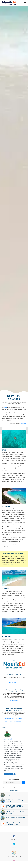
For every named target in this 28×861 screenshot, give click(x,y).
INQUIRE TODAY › (14, 700)
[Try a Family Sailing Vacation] (1, 430)
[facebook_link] (14, 836)
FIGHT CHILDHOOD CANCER (14, 856)
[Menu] (24, 3)
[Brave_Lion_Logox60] (14, 852)
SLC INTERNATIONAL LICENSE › (14, 721)
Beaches (7, 787)
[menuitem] (24, 3)
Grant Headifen (8, 739)
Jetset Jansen (23, 423)
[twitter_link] (14, 844)
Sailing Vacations (8, 831)
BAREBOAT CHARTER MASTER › (14, 718)
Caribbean (12, 787)
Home (3, 831)
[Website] (14, 774)
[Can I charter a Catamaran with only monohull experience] (27, 430)
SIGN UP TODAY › (14, 682)
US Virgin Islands (19, 787)
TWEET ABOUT (14, 847)
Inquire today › (10, 564)
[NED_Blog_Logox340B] (9, 3)
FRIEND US (14, 839)
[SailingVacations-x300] (14, 665)
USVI (5, 407)
